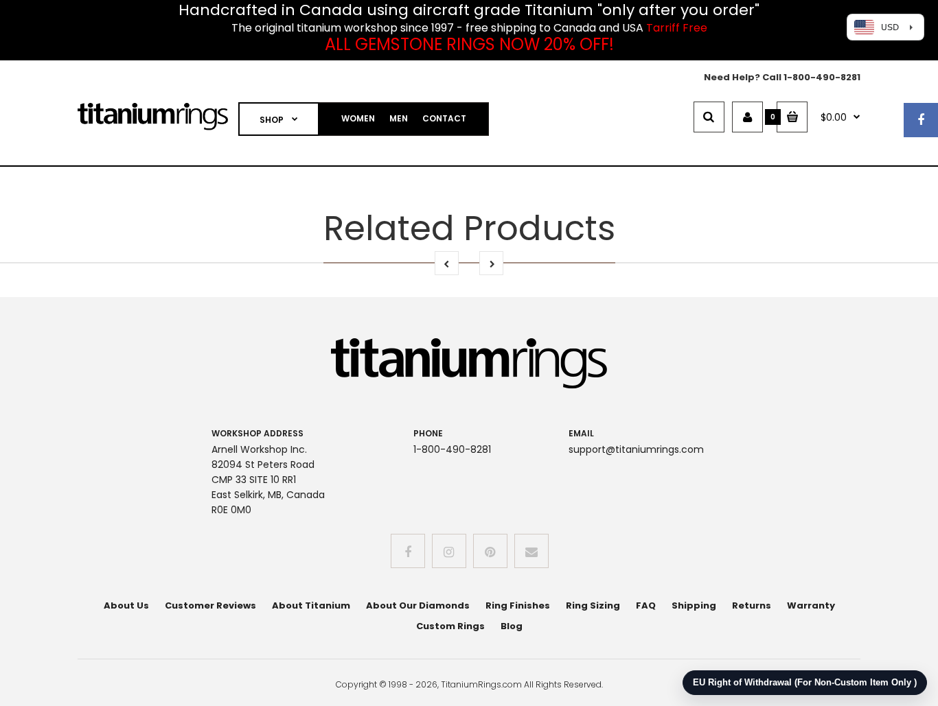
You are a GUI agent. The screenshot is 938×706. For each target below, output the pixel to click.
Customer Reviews (210, 605)
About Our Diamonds (418, 605)
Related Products (469, 228)
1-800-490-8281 (821, 77)
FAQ (646, 605)
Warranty (811, 605)
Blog (512, 626)
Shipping (694, 605)
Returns (751, 605)
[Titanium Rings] (153, 127)
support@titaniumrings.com (636, 449)
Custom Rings (450, 626)
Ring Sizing (593, 605)
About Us (126, 605)
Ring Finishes (517, 605)
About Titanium (311, 605)
